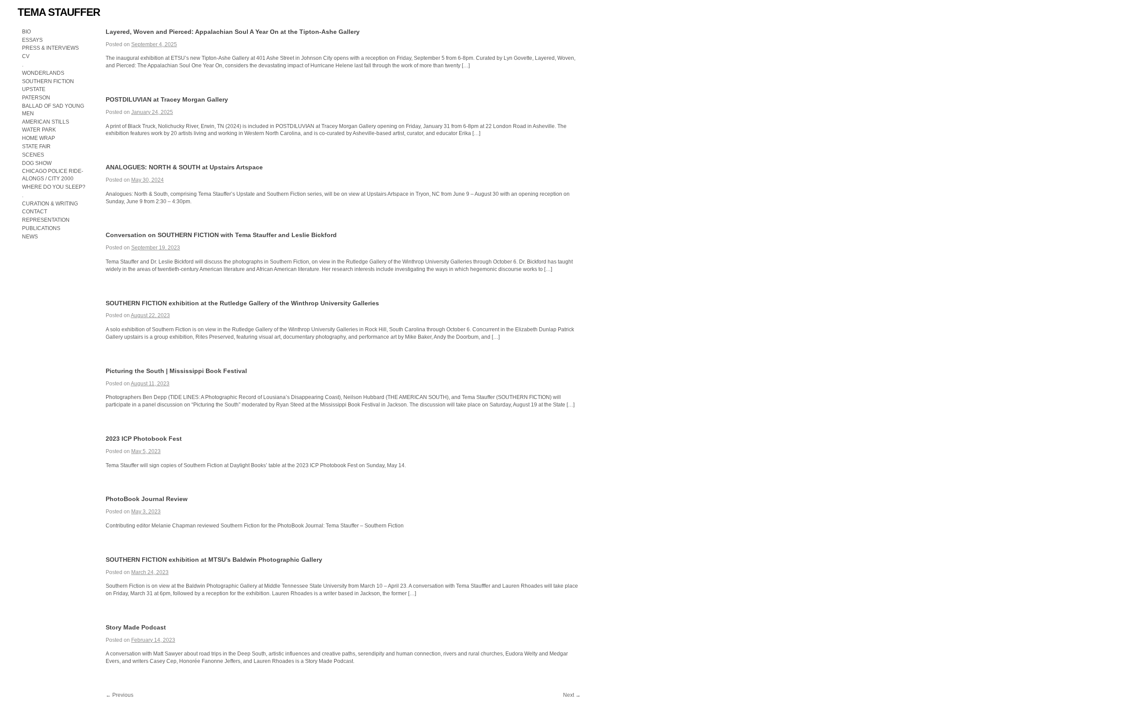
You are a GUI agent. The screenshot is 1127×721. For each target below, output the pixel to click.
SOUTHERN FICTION (48, 81)
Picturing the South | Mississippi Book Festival (176, 370)
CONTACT (34, 212)
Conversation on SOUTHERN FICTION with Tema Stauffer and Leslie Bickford (221, 234)
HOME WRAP (38, 138)
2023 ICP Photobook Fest (144, 438)
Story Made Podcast (136, 627)
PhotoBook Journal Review (147, 498)
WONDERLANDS (43, 73)
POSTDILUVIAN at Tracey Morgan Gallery (167, 99)
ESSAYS (32, 40)
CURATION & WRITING (50, 204)
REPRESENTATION (46, 220)
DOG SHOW (37, 163)
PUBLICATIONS (41, 228)
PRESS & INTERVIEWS (50, 48)
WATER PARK (39, 130)
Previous (119, 695)
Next (572, 695)
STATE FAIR (36, 146)
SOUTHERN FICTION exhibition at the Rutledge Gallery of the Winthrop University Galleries (242, 303)
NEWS (30, 237)
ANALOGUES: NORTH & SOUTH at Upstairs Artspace (184, 167)
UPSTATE (33, 89)
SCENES (33, 155)
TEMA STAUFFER (59, 12)
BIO (26, 32)
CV (25, 56)
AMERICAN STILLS (45, 122)
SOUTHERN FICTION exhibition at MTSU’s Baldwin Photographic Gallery (214, 559)
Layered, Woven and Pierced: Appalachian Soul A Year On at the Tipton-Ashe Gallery (233, 31)
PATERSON (36, 98)
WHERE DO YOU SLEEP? (54, 187)
